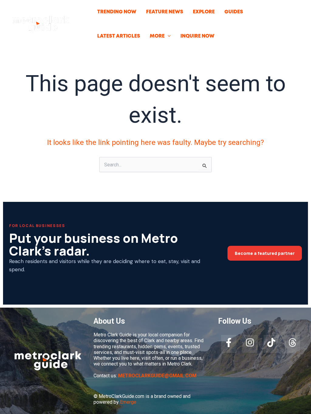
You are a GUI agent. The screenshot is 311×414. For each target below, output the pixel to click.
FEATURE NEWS (164, 12)
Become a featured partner (265, 253)
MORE (157, 36)
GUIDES (233, 12)
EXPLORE (204, 12)
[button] (168, 36)
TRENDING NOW (116, 12)
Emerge (128, 402)
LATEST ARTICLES (118, 36)
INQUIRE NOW (197, 36)
